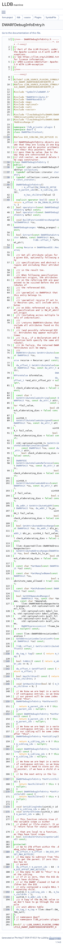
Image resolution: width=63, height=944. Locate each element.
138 (6, 653)
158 (6, 736)
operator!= (29, 212)
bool (42, 200)
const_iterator (25, 180)
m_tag (31, 909)
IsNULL (27, 661)
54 (6, 247)
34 (6, 162)
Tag (30, 653)
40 (6, 184)
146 (6, 684)
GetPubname (38, 588)
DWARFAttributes (26, 353)
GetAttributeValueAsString (32, 398)
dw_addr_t (22, 505)
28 (6, 137)
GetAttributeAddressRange (38, 526)
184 (6, 852)
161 (6, 749)
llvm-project (7, 17)
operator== (29, 207)
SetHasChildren (32, 684)
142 (6, 669)
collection (30, 170)
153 (6, 714)
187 (6, 867)
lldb (18, 17)
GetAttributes (45, 353)
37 (6, 172)
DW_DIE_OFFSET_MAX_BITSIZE (36, 868)
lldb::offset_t (42, 240)
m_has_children (33, 195)
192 (6, 892)
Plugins (38, 17)
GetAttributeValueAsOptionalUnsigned (36, 444)
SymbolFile (51, 17)
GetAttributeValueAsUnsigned (33, 420)
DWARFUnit (23, 222)
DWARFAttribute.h (37, 97)
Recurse (28, 247)
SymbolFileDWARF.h (38, 92)
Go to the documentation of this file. (21, 32)
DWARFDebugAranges (25, 227)
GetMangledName (41, 573)
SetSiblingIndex (32, 807)
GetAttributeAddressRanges (32, 551)
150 (6, 701)
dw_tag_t (21, 653)
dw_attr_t (50, 368)
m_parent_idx (26, 190)
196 (6, 909)
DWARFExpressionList (33, 626)
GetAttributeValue (43, 365)
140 (6, 661)
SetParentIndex (32, 812)
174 (6, 807)
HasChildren (30, 676)
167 (6, 779)
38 (6, 177)
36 (6, 167)
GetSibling (49, 736)
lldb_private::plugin (39, 127)
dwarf (30, 129)
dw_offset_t (23, 365)
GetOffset (37, 669)
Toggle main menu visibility (4, 12)
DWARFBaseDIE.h (36, 99)
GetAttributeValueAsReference (34, 463)
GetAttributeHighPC (40, 505)
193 (6, 897)
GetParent (49, 701)
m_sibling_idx (49, 190)
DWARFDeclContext (31, 132)
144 (6, 676)
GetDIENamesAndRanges (36, 596)
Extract (27, 235)
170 (6, 791)
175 (6, 812)
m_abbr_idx (34, 897)
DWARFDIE (21, 460)
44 (6, 200)
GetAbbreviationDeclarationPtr (35, 638)
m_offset (29, 187)
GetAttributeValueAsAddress (33, 483)
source (27, 17)
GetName (36, 566)
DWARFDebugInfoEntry (33, 162)
